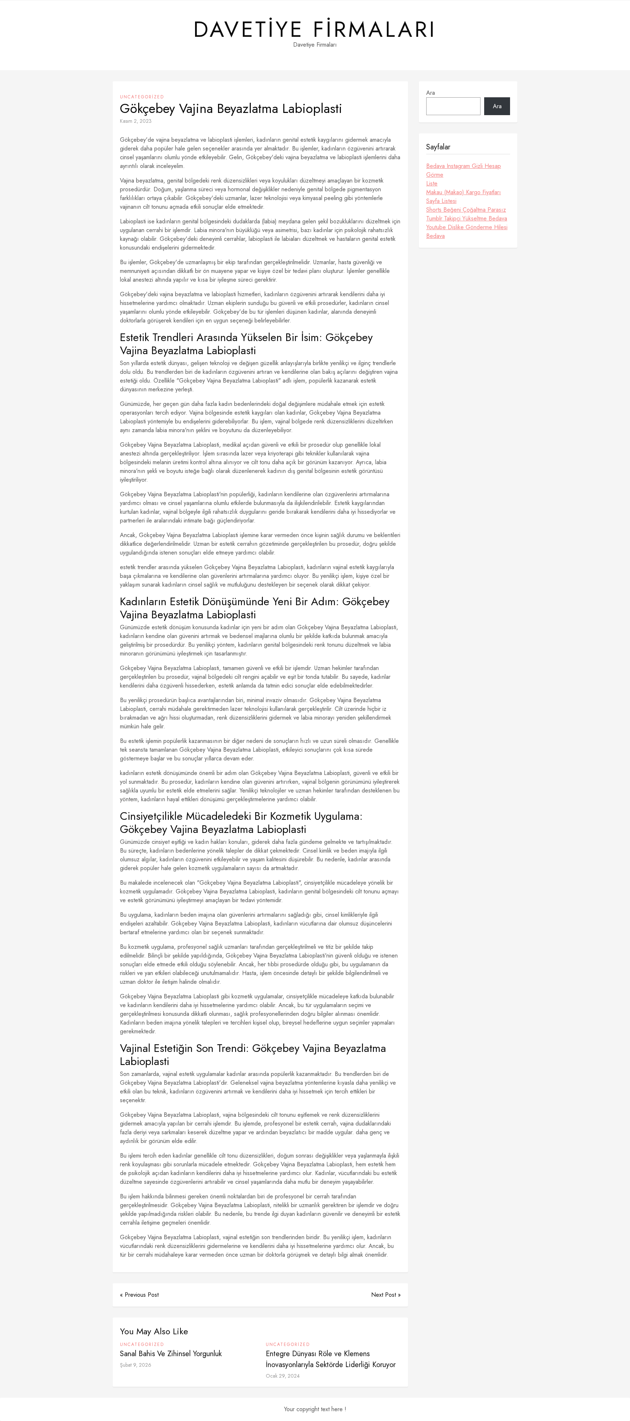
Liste (432, 183)
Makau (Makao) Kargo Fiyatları (463, 192)
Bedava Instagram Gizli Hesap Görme (463, 170)
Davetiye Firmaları (315, 29)
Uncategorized (142, 97)
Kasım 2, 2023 (136, 121)
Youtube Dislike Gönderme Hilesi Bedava (467, 231)
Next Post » (386, 1295)
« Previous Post (139, 1295)
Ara (430, 93)
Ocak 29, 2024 (283, 1375)
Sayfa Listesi (441, 201)
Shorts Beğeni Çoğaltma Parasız (466, 209)
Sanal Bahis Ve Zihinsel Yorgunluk (171, 1353)
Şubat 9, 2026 (135, 1365)
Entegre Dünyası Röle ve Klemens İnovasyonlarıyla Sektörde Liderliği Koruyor (331, 1359)
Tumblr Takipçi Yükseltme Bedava (466, 218)
